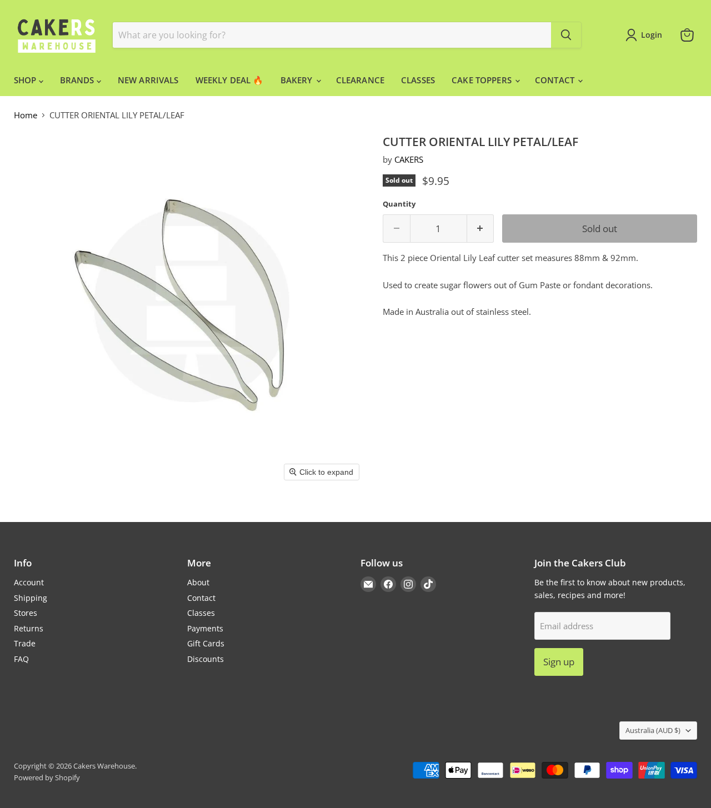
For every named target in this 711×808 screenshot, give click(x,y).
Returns (28, 628)
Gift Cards (205, 643)
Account (29, 582)
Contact (201, 598)
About (198, 582)
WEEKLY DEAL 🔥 (230, 80)
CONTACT (556, 80)
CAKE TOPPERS (483, 80)
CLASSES (418, 80)
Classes (201, 613)
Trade (25, 643)
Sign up (558, 661)
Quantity (399, 204)
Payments (205, 628)
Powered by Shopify (47, 777)
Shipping (30, 598)
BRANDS (78, 80)
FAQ (21, 659)
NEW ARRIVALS (148, 80)
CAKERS (408, 159)
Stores (25, 613)
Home (25, 115)
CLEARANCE (360, 80)
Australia (652, 730)
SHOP (26, 80)
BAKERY (298, 80)
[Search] (566, 35)
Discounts (205, 659)
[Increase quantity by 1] (480, 228)
